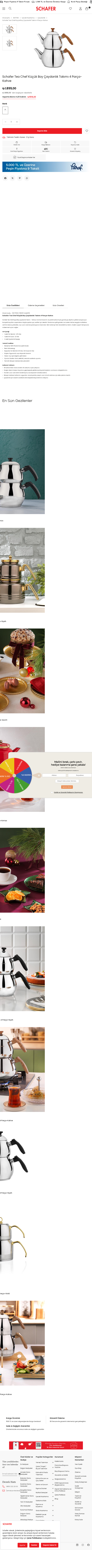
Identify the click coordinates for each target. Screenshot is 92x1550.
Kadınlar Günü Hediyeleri (25, 1485)
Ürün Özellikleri (13, 305)
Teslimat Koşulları (78, 1497)
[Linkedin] (77, 1545)
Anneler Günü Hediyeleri (25, 1473)
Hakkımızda (59, 1461)
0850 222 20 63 (12, 1486)
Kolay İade (79, 1520)
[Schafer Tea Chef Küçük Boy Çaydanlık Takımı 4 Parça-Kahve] (5, 110)
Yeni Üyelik (78, 1464)
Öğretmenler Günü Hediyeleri (27, 1497)
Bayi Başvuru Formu (62, 1471)
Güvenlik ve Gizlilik (61, 1475)
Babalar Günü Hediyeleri (25, 1479)
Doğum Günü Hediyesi (25, 1515)
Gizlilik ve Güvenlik (78, 1503)
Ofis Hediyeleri (25, 1506)
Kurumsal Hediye (26, 1510)
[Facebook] (88, 1545)
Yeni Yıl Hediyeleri (26, 1502)
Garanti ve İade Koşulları (80, 1477)
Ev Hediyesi (24, 1464)
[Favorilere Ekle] (87, 131)
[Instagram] (83, 1545)
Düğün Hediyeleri (26, 1468)
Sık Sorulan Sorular (79, 1509)
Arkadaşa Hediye (26, 1520)
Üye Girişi (78, 1468)
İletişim (77, 1492)
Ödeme (77, 1472)
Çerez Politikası (60, 1495)
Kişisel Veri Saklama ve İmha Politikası (63, 1490)
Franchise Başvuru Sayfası (61, 1466)
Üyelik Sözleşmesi (79, 1487)
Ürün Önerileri (58, 305)
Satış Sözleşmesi (81, 1482)
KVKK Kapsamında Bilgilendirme (61, 1484)
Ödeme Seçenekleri (36, 305)
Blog (56, 1499)
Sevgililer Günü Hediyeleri (25, 1491)
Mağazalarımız (60, 1479)
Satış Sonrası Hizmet (79, 1515)
